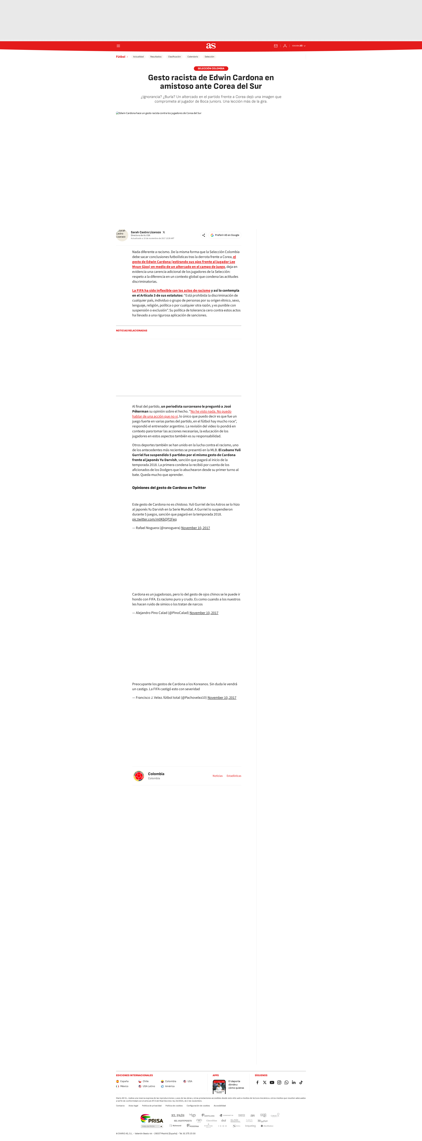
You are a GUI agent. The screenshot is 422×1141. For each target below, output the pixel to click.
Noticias (218, 776)
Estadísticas (234, 776)
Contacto (120, 1105)
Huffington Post (182, 1121)
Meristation (267, 1126)
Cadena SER (242, 1115)
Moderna (193, 1126)
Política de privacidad (152, 1105)
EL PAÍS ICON (222, 1126)
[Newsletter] (276, 46)
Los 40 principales (192, 1115)
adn (263, 1115)
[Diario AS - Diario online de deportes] (211, 45)
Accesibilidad (220, 1105)
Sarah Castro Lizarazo (146, 232)
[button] (203, 235)
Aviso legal (133, 1105)
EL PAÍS (178, 1115)
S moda (236, 1126)
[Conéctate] (285, 46)
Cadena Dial (224, 1121)
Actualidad (138, 56)
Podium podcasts (208, 1126)
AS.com (253, 1115)
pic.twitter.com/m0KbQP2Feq (154, 519)
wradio (199, 1121)
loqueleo (250, 1126)
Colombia (156, 773)
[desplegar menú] (118, 46)
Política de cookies (174, 1105)
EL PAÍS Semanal (235, 1121)
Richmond (175, 1126)
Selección (209, 56)
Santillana (208, 1115)
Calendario (192, 56)
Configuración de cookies (198, 1105)
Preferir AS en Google (227, 235)
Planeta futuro (249, 1121)
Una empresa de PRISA (152, 1119)
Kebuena (262, 1121)
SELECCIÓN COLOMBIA (211, 68)
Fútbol (120, 57)
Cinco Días (212, 1121)
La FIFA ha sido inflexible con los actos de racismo (171, 290)
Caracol (275, 1115)
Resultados (156, 56)
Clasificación (174, 56)
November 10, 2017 (195, 527)
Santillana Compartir (226, 1115)
